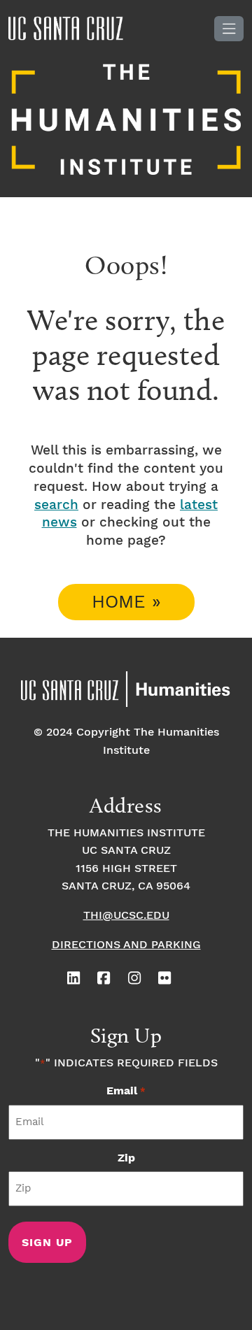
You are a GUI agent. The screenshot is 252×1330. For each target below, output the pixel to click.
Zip (126, 1158)
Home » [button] (126, 602)
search (56, 505)
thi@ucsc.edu (126, 915)
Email (125, 1091)
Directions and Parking (126, 945)
